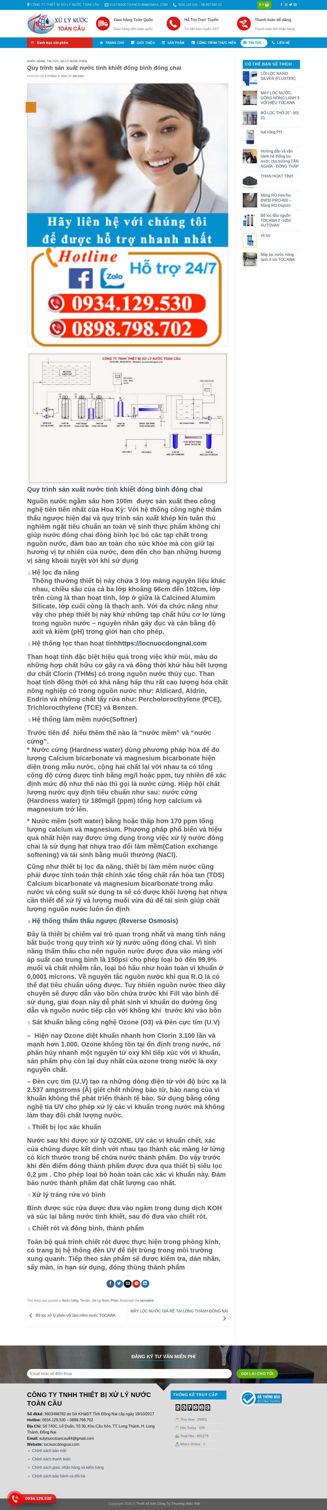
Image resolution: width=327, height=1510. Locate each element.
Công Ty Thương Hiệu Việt (178, 1503)
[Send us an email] (295, 4)
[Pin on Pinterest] (136, 1284)
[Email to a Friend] (128, 1284)
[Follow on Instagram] (286, 4)
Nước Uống (36, 61)
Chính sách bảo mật (49, 1451)
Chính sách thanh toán (51, 1459)
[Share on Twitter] (119, 1284)
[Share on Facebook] (110, 1284)
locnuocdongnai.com (61, 1444)
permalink (147, 1300)
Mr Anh (78, 76)
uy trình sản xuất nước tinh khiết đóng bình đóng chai (117, 489)
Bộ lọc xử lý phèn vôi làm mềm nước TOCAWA (75, 1315)
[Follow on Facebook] (281, 4)
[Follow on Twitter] (290, 4)
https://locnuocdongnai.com (162, 643)
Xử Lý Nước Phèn (73, 61)
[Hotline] (15, 1498)
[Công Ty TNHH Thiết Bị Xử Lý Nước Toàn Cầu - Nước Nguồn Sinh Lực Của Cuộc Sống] (57, 23)
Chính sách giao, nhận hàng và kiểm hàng (68, 1467)
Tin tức (53, 61)
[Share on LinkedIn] (145, 1284)
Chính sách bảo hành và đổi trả (58, 1476)
